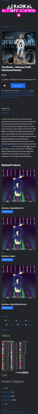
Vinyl (3, 404)
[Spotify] (19, 15)
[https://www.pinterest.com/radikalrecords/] (30, 11)
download (19, 93)
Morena (13, 95)
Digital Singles (6, 396)
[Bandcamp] (9, 321)
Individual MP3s (25, 90)
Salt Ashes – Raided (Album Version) (14, 304)
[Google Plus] (34, 11)
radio (21, 95)
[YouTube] (12, 11)
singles (29, 95)
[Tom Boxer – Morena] (19, 48)
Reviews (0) (4, 112)
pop (18, 95)
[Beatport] (19, 321)
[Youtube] (28, 325)
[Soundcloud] (25, 11)
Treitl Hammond (10, 97)
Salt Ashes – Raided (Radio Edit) (12, 208)
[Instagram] (21, 11)
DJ (15, 93)
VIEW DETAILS (6, 211)
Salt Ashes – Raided (8, 256)
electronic (30, 93)
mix (10, 95)
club (8, 93)
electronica (4, 95)
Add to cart (18, 85)
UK (17, 97)
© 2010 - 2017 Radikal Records (8, 412)
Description (5, 108)
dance (12, 93)
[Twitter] (3, 11)
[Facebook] (8, 11)
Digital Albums (6, 392)
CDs (2, 388)
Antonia (3, 93)
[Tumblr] (17, 11)
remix (25, 95)
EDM (24, 93)
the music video (6, 146)
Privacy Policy (20, 412)
